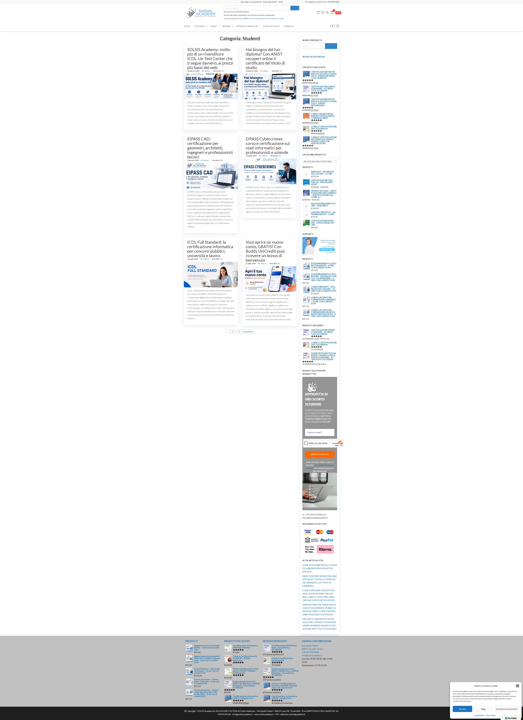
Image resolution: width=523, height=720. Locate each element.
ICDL (240, 18)
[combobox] (319, 160)
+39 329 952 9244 (310, 652)
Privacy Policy (491, 715)
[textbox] (320, 161)
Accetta (462, 709)
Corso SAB (279, 18)
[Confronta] (318, 12)
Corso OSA (270, 18)
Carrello (289, 26)
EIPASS (246, 18)
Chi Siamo (199, 26)
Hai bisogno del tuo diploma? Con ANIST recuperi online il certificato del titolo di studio (265, 58)
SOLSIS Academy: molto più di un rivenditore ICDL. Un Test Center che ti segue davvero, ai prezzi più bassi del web (210, 58)
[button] (517, 685)
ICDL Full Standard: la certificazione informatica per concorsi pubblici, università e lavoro (210, 249)
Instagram (337, 26)
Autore (207, 71)
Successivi (248, 331)
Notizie (226, 26)
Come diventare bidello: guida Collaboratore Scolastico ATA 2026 (319, 568)
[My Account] (327, 12)
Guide (213, 26)
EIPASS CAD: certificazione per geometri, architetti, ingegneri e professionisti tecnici (210, 147)
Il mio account (271, 26)
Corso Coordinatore (257, 18)
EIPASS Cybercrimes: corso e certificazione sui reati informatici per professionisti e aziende (268, 145)
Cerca (295, 8)
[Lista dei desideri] (323, 12)
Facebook (332, 26)
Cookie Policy (479, 715)
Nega (483, 709)
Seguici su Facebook (313, 56)
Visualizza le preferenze (506, 709)
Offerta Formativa (247, 26)
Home (187, 26)
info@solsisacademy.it (312, 655)
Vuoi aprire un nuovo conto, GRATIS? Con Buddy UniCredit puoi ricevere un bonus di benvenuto (265, 251)
